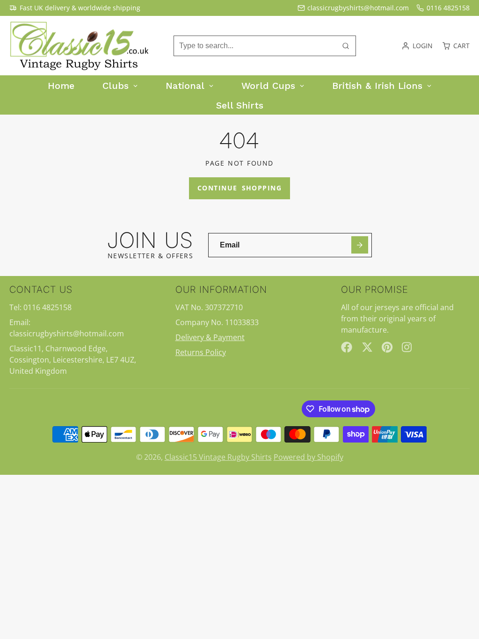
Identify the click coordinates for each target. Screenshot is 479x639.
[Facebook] (346, 347)
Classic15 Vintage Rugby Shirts (218, 457)
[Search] (346, 46)
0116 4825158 (448, 7)
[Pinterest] (387, 347)
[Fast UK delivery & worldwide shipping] (74, 8)
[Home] (79, 46)
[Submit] (360, 245)
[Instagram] (407, 347)
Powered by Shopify (308, 457)
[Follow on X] (367, 347)
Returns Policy (200, 352)
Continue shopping (239, 187)
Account (417, 46)
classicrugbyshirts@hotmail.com (358, 7)
